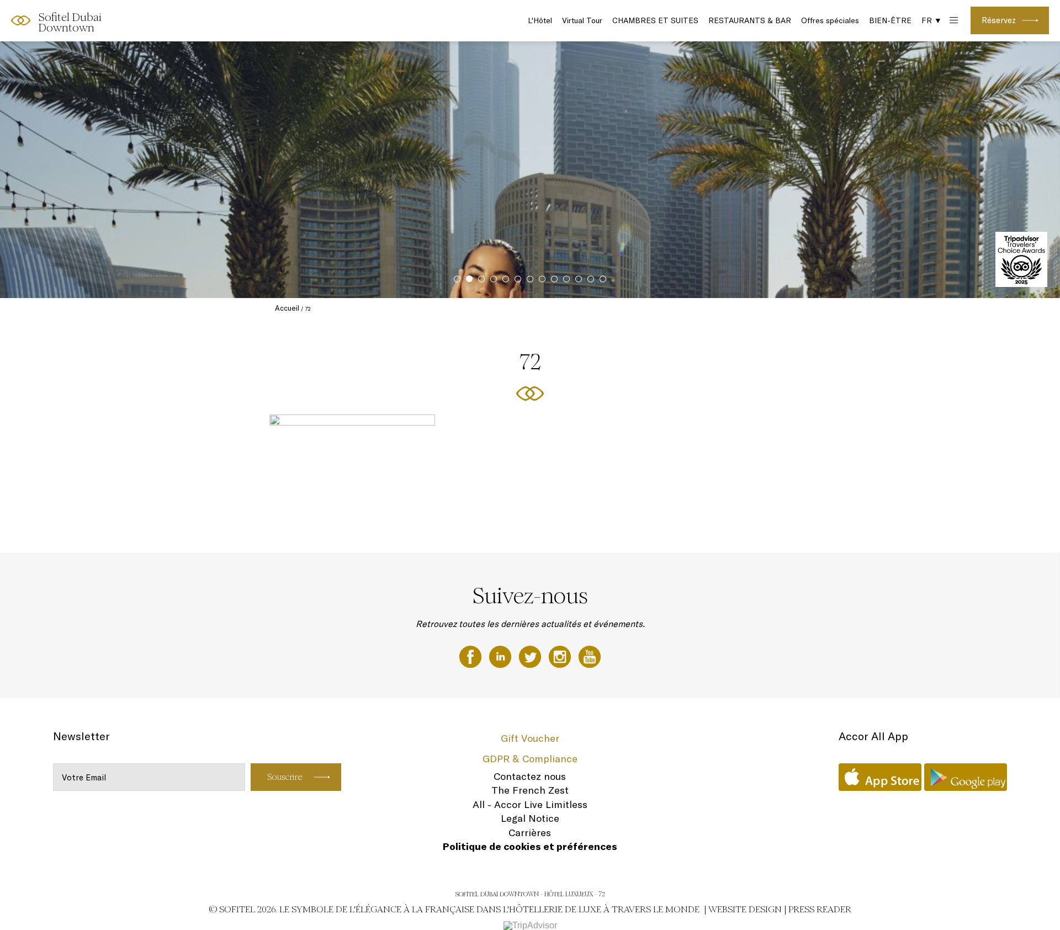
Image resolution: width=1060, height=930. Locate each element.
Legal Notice (530, 818)
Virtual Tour (582, 20)
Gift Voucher (530, 738)
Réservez (999, 20)
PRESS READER (819, 909)
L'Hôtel (540, 20)
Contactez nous (530, 776)
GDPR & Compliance (530, 758)
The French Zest (530, 790)
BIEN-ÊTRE (890, 20)
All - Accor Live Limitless (530, 804)
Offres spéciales (830, 20)
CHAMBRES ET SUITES (655, 20)
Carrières (529, 832)
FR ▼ (931, 20)
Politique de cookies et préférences (530, 846)
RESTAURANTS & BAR (749, 20)
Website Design (745, 909)
